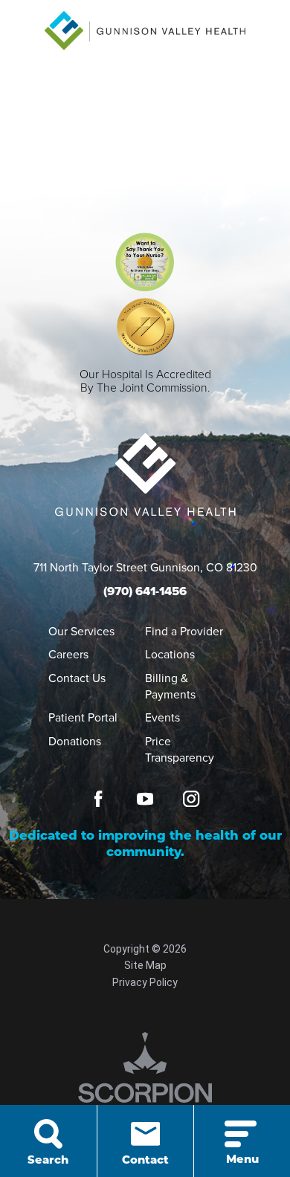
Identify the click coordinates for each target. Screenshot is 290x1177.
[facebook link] (98, 799)
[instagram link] (191, 799)
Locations (170, 654)
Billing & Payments (170, 685)
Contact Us (77, 677)
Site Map (145, 965)
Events (162, 717)
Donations (74, 741)
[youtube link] (145, 799)
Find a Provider (184, 631)
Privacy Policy (145, 982)
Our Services (81, 631)
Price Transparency (179, 749)
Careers (68, 654)
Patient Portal (82, 717)
